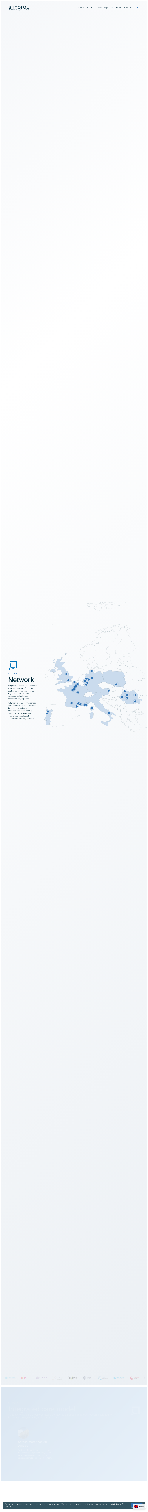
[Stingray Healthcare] (19, 7)
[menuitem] (81, 7)
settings (8, 1506)
